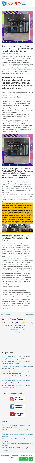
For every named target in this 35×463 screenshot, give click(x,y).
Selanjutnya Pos (29, 314)
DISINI (21, 184)
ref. (27, 296)
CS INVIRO (28, 73)
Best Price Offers (6, 53)
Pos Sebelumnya (6, 314)
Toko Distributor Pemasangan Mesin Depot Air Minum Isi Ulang (16, 455)
